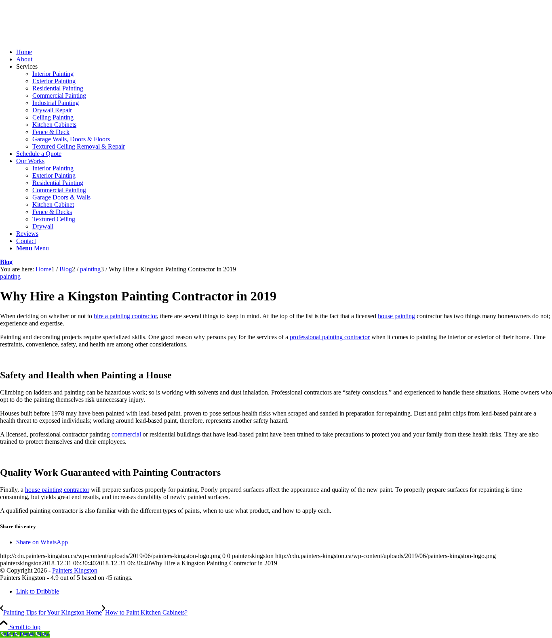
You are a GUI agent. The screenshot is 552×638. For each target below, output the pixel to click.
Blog (6, 261)
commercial (126, 434)
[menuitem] (284, 52)
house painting (396, 316)
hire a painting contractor (125, 316)
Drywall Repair (52, 110)
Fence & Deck (51, 131)
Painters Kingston (74, 570)
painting (10, 276)
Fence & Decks (52, 211)
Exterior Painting (54, 81)
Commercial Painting (59, 95)
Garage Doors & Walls (61, 197)
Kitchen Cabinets (54, 124)
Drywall (42, 226)
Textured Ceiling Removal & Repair (78, 146)
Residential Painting (57, 88)
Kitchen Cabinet (53, 204)
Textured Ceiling (53, 219)
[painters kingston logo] (60, 38)
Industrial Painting (55, 102)
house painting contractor (57, 489)
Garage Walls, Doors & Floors (71, 139)
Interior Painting (53, 73)
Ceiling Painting (53, 117)
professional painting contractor (330, 337)
